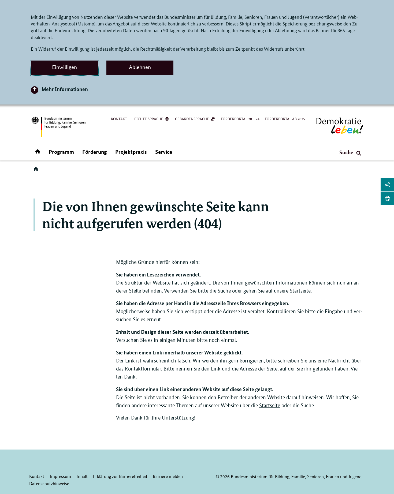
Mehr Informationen (65, 89)
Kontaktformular (143, 369)
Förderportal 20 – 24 (240, 118)
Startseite (300, 291)
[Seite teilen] (387, 184)
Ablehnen (140, 67)
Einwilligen (64, 67)
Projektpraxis (131, 151)
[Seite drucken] (387, 198)
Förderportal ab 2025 (285, 118)
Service (163, 151)
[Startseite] (37, 171)
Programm (61, 151)
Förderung (94, 151)
